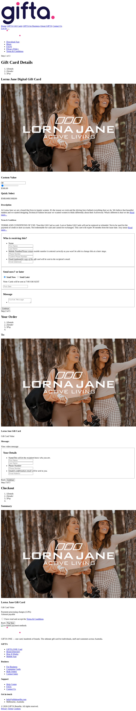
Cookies (17, 709)
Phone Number (14, 466)
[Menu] (8, 29)
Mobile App (11, 656)
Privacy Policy (12, 49)
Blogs (8, 44)
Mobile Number (57, 251)
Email (27, 471)
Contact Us (57, 26)
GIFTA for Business (31, 26)
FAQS (9, 46)
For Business (11, 667)
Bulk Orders (11, 671)
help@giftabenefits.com (16, 699)
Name (11, 243)
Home (3, 26)
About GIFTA (46, 26)
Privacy (4, 709)
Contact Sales (12, 674)
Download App (12, 42)
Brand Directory (13, 652)
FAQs (8, 687)
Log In (4, 28)
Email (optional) (39, 259)
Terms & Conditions (14, 51)
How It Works (12, 654)
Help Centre (11, 684)
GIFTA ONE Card (14, 649)
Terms (10, 709)
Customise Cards (13, 669)
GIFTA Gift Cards (14, 26)
